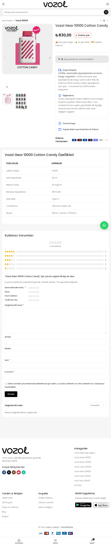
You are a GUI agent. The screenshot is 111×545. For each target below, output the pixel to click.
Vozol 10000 (21, 20)
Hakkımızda (7, 497)
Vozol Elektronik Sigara (84, 453)
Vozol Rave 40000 (82, 462)
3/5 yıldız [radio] (34, 288)
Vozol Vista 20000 (82, 476)
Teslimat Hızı (11, 300)
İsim (7, 360)
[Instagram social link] (14, 472)
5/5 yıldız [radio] (38, 288)
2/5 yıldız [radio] (31, 288)
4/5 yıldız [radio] (36, 288)
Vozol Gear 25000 (82, 471)
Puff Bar (78, 485)
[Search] (106, 12)
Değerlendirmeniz (14, 305)
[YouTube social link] (19, 472)
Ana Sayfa (7, 20)
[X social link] (9, 472)
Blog (4, 511)
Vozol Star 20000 (82, 480)
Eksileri (8, 348)
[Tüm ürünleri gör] (104, 20)
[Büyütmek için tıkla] (7, 87)
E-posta (9, 371)
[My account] (107, 4)
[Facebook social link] (4, 472)
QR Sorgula (7, 502)
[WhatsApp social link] (24, 472)
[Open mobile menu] (3, 4)
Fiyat (7, 292)
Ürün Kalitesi (11, 296)
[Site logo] (55, 3)
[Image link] (15, 450)
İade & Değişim (46, 507)
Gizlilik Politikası (45, 497)
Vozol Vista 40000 (82, 466)
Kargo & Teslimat (10, 507)
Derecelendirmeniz (15, 287)
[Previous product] (100, 20)
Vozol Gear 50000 (82, 457)
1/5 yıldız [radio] (29, 288)
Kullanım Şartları (46, 502)
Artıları (8, 336)
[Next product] (107, 20)
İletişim (5, 516)
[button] (4, 58)
